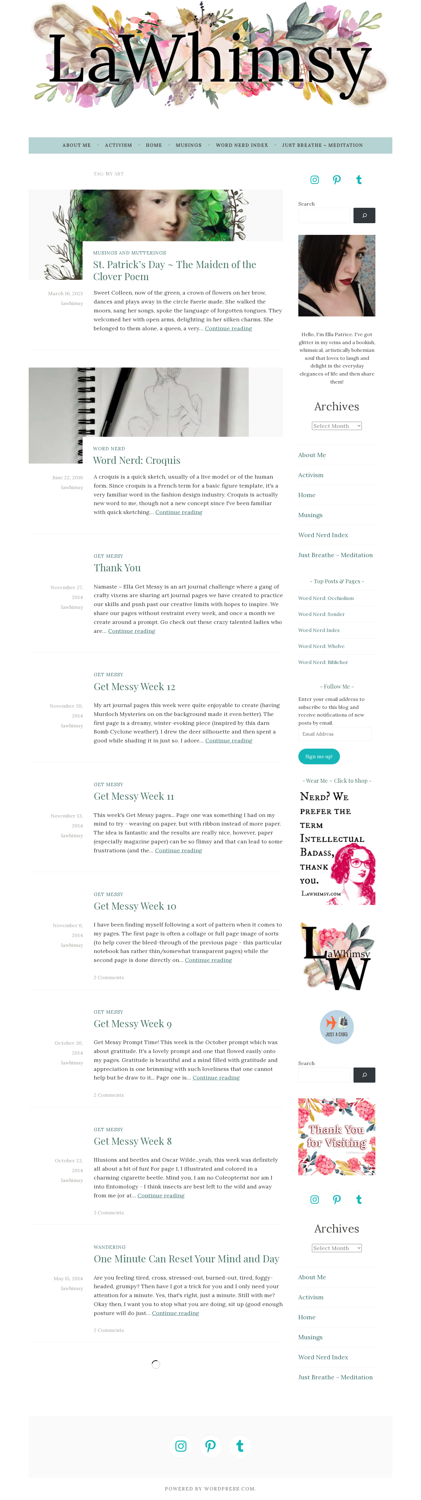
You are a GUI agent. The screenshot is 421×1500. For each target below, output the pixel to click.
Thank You (117, 567)
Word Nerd (109, 449)
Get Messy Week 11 (134, 795)
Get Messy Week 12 (134, 686)
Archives (336, 406)
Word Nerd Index (242, 145)
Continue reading (228, 328)
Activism (118, 145)
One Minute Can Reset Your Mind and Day (187, 1258)
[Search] (364, 215)
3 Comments (109, 1212)
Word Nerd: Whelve (321, 646)
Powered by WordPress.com (210, 1489)
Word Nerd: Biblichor (323, 662)
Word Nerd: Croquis (137, 459)
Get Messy (109, 556)
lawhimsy (72, 303)
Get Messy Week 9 (133, 1023)
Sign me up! (319, 756)
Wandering (110, 1247)
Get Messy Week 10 (135, 905)
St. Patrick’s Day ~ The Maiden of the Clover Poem (174, 269)
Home (154, 145)
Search (306, 204)
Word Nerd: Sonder (321, 614)
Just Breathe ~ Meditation (322, 145)
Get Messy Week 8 (133, 1140)
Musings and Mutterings (129, 253)
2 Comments (109, 977)
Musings (189, 145)
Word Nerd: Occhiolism (326, 598)
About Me (76, 145)
